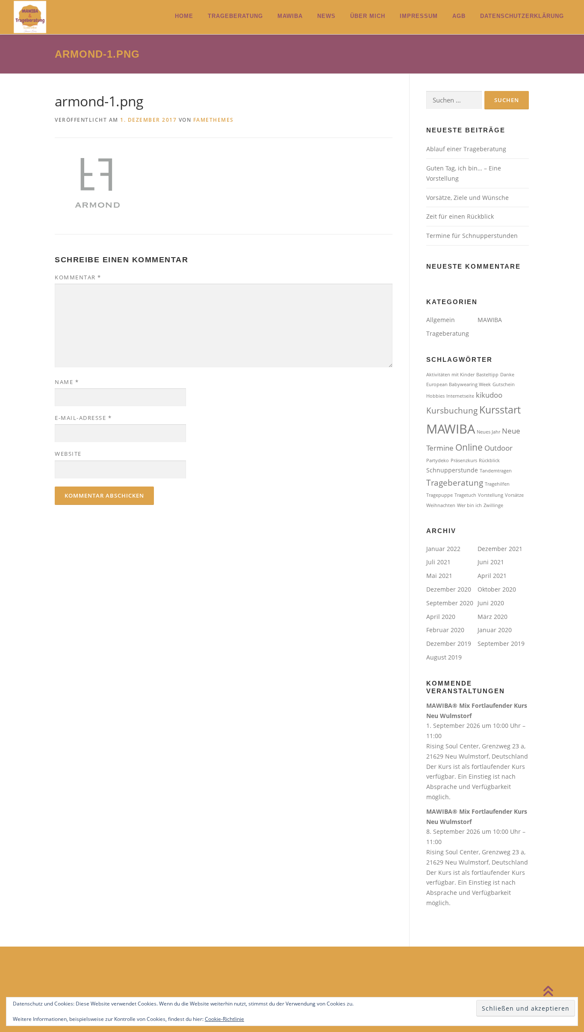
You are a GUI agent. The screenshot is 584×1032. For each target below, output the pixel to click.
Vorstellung (490, 495)
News (326, 16)
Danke (507, 375)
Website (68, 453)
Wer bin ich (469, 505)
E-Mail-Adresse (83, 418)
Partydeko (437, 460)
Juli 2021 (438, 562)
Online (469, 447)
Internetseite (460, 396)
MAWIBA (290, 16)
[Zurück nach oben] (548, 991)
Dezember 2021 (500, 549)
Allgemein (440, 320)
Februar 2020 (445, 630)
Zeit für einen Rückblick (460, 216)
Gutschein (504, 384)
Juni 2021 (491, 562)
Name (67, 382)
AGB (459, 16)
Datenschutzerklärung (522, 16)
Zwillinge (493, 505)
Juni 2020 (491, 603)
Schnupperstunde (452, 470)
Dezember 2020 (448, 589)
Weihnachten (440, 505)
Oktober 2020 (497, 589)
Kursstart (500, 409)
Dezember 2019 (448, 643)
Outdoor (498, 448)
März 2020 (492, 617)
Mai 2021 (439, 576)
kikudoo (489, 395)
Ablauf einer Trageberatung (466, 149)
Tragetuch (465, 495)
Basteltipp (487, 375)
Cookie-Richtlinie (224, 1019)
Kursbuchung (452, 410)
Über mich (367, 16)
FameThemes (213, 119)
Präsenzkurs (464, 460)
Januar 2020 (495, 630)
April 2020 (440, 617)
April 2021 (492, 576)
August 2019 (444, 657)
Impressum (419, 16)
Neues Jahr (488, 432)
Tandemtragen (496, 471)
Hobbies (435, 396)
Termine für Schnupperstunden (472, 236)
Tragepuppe (439, 495)
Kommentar (78, 277)
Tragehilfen (497, 484)
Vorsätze (514, 495)
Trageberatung (235, 16)
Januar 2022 (443, 549)
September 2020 (449, 603)
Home (184, 16)
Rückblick (489, 460)
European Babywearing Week (458, 384)
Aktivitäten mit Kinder (450, 375)
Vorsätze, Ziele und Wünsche (467, 198)
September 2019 (501, 643)
